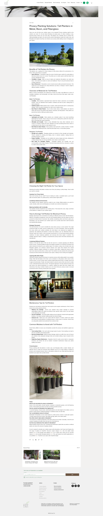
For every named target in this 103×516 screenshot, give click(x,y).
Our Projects (41, 491)
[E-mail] (84, 3)
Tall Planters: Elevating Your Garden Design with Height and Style (31, 462)
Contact (41, 496)
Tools (40, 493)
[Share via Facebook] (30, 439)
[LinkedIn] (78, 486)
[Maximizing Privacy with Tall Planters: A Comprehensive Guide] (51, 455)
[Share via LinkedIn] (35, 439)
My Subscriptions (42, 498)
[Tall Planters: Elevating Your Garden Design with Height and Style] (32, 455)
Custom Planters (42, 486)
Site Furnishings (42, 489)
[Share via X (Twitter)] (32, 439)
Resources (41, 494)
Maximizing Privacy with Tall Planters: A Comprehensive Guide (50, 462)
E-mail (25, 472)
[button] (68, 3)
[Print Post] (41, 439)
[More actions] (73, 22)
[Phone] (87, 3)
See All (78, 447)
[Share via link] (38, 439)
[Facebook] (73, 486)
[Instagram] (75, 486)
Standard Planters (43, 488)
